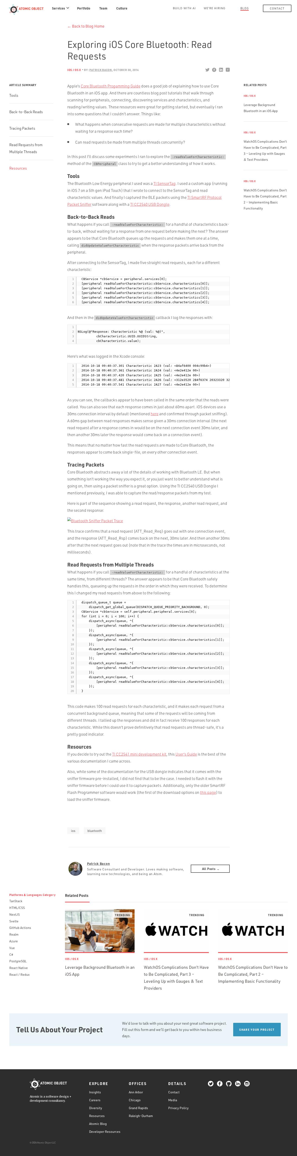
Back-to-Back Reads (26, 111)
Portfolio (83, 8)
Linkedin (221, 70)
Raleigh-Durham (141, 1116)
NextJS (14, 914)
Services (58, 8)
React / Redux (19, 974)
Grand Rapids (138, 1108)
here (154, 413)
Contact (277, 8)
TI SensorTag (164, 183)
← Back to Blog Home (85, 26)
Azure (13, 941)
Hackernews (227, 70)
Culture (121, 8)
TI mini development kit (139, 754)
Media (172, 1100)
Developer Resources (104, 1131)
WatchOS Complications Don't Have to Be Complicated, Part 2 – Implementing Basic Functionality (253, 974)
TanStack (15, 901)
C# (11, 954)
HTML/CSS (17, 908)
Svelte (14, 921)
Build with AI (184, 8)
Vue (12, 948)
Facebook (214, 70)
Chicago (135, 1100)
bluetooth (94, 831)
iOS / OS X (74, 70)
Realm (14, 934)
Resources (18, 168)
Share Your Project (257, 1029)
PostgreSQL (17, 961)
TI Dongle (149, 204)
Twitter (207, 70)
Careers (94, 1100)
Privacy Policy (178, 1108)
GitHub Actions (20, 928)
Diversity (95, 1108)
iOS (73, 831)
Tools (13, 95)
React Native (18, 968)
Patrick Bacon (98, 863)
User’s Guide (186, 754)
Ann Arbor (136, 1092)
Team (103, 8)
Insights (95, 1092)
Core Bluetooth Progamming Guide (110, 86)
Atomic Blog (98, 1124)
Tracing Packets (22, 128)
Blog (244, 8)
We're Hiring (214, 8)
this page (208, 792)
